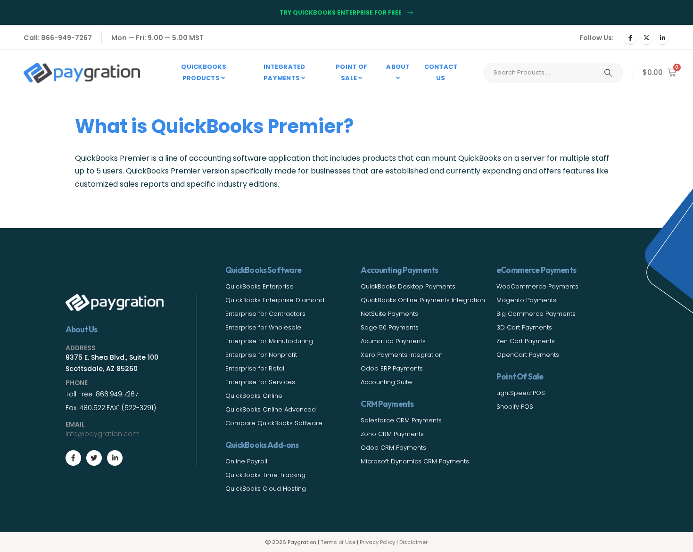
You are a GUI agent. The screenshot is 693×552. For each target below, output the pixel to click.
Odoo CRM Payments (393, 447)
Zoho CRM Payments (392, 433)
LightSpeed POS (520, 392)
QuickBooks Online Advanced (270, 409)
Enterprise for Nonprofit (261, 354)
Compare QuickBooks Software (273, 423)
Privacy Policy (377, 542)
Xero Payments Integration (402, 354)
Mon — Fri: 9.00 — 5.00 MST (157, 37)
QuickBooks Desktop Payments (408, 286)
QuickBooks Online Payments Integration (423, 300)
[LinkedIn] (662, 37)
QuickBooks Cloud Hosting (265, 488)
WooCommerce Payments (537, 286)
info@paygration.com (103, 433)
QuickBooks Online (253, 395)
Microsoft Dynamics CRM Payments (415, 461)
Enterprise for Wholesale (263, 327)
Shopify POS (514, 406)
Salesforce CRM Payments (401, 420)
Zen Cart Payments (525, 341)
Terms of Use (338, 542)
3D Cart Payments (524, 327)
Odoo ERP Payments (392, 368)
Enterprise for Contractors (265, 313)
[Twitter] (94, 458)
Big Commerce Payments (536, 313)
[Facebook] (630, 37)
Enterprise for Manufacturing (269, 341)
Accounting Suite (386, 382)
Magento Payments (526, 300)
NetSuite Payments (389, 313)
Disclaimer (413, 542)
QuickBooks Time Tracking (265, 474)
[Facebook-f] (73, 458)
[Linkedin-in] (115, 458)
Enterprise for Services (260, 382)
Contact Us (441, 72)
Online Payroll (246, 461)
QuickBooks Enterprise (259, 286)
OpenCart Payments (527, 354)
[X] (646, 37)
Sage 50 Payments (390, 327)
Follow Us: (596, 37)
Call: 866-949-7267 (58, 37)
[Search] (608, 72)
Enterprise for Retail (255, 368)
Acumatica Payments (393, 341)
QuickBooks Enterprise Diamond (274, 300)
